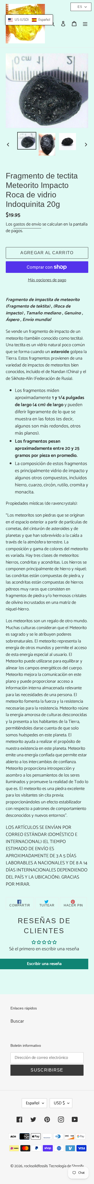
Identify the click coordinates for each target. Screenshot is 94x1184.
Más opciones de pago (47, 280)
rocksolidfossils (36, 1166)
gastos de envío (27, 224)
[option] (26, 141)
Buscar (17, 1021)
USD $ (59, 1103)
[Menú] (85, 24)
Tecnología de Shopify (66, 1166)
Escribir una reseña (44, 963)
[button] (29, 20)
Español (32, 1103)
